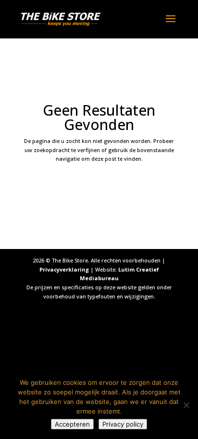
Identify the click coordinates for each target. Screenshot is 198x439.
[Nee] (186, 405)
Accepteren (72, 424)
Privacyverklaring (64, 269)
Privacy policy (122, 424)
